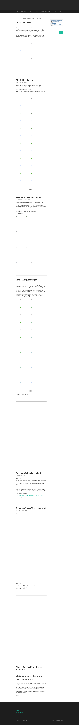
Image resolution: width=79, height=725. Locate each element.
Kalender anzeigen (60, 26)
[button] (52, 26)
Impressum (17, 710)
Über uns (60, 11)
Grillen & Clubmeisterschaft (28, 473)
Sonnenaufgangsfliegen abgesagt (31, 508)
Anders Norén (57, 720)
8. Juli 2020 (18, 475)
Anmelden (51, 11)
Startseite (18, 11)
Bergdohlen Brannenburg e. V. (24, 720)
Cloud (56, 11)
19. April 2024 (18, 82)
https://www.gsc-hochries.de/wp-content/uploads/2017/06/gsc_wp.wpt (30, 495)
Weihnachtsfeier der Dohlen (28, 197)
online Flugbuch (24, 11)
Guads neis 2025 (23, 23)
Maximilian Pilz (25, 82)
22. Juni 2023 (18, 282)
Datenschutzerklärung (19, 712)
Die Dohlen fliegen (24, 80)
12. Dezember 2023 (19, 199)
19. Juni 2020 (18, 510)
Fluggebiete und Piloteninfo (41, 11)
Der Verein (31, 11)
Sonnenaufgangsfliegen (26, 280)
